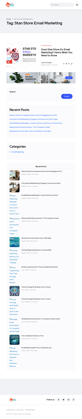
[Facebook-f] (58, 400)
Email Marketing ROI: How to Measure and (36, 348)
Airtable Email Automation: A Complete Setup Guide (41, 319)
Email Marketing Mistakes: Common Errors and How (40, 195)
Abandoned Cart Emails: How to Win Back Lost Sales (30, 131)
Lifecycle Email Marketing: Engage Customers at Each (41, 183)
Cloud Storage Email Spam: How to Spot (36, 287)
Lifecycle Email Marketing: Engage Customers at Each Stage (34, 119)
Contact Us (10, 410)
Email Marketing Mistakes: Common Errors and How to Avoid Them (36, 123)
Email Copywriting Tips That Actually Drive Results (40, 267)
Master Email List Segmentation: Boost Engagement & (42, 171)
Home (8, 19)
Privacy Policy (30, 410)
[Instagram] (74, 400)
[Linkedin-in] (68, 400)
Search (13, 92)
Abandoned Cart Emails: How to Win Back (36, 238)
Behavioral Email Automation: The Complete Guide (30, 127)
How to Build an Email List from (33, 336)
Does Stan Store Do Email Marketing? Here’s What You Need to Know (56, 52)
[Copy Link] (71, 64)
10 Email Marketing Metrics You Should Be (36, 250)
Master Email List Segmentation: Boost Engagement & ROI (33, 115)
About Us (20, 410)
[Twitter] (64, 400)
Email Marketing (18, 152)
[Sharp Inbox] (10, 4)
